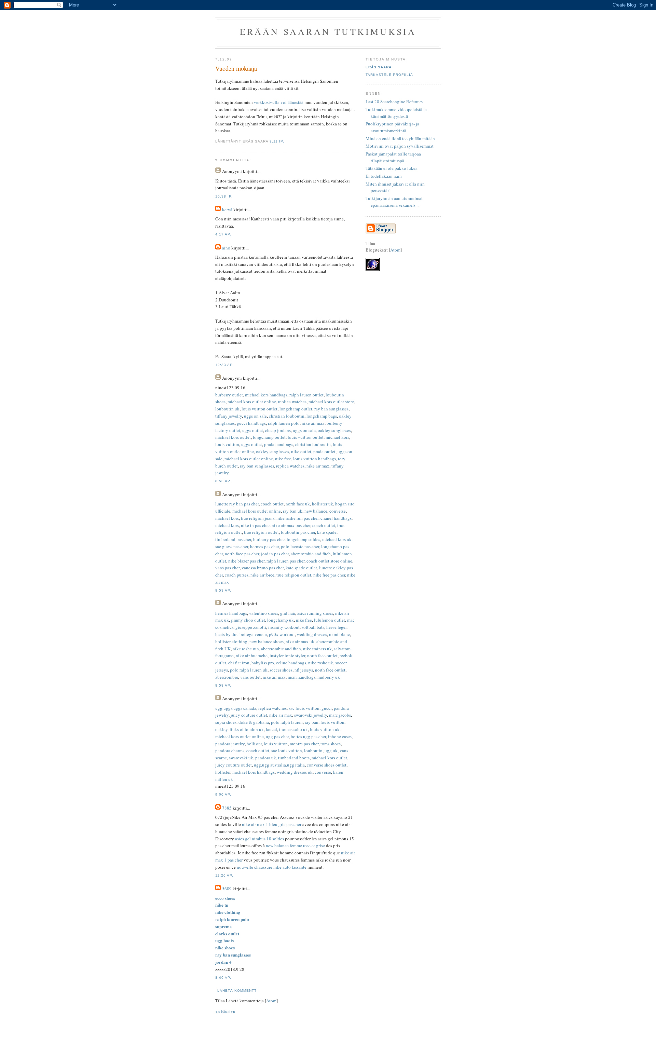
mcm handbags (301, 677)
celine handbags (291, 663)
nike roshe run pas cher (297, 518)
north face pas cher (242, 554)
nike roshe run (246, 649)
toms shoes (330, 744)
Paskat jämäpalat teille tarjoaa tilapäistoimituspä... (393, 157)
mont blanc (339, 634)
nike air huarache (252, 655)
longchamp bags (321, 416)
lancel (271, 729)
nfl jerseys (304, 670)
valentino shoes (263, 613)
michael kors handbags (266, 395)
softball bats (313, 627)
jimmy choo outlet (248, 620)
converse (337, 511)
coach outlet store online (329, 561)
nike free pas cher (329, 575)
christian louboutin (286, 416)
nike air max (313, 423)
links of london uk (247, 729)
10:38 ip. (224, 196)
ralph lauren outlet (306, 395)
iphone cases (340, 736)
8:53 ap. (223, 481)
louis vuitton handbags (314, 459)
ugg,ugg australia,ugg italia (279, 765)
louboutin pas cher (298, 532)
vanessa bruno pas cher (263, 568)
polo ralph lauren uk (249, 670)
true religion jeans (257, 518)
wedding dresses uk (295, 772)
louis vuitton (227, 444)
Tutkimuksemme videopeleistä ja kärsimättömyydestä (396, 112)
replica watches (292, 401)
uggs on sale (255, 416)
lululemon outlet (329, 620)
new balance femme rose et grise (295, 845)
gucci (327, 708)
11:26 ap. (224, 875)
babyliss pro (262, 663)
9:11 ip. (277, 141)
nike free (283, 459)
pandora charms (229, 750)
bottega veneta (253, 634)
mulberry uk (328, 677)
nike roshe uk (320, 663)
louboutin (313, 750)
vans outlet (250, 677)
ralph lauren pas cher (285, 561)
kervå (227, 209)
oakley (221, 729)
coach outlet (272, 504)
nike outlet (301, 451)
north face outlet (322, 655)
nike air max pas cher (291, 525)
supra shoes (225, 722)
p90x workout (282, 634)
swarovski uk (241, 758)
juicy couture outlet (249, 715)
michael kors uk (337, 539)
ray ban (311, 722)
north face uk (298, 504)
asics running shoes (315, 613)
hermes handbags (231, 613)
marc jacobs (340, 715)
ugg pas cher (277, 736)
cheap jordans (278, 430)
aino (226, 248)
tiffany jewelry (228, 416)
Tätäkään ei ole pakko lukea (392, 168)
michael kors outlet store (331, 401)
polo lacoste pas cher (300, 546)
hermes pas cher (264, 546)
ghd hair (287, 613)
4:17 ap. (223, 234)
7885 (227, 808)
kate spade (327, 532)
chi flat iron (238, 663)
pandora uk (265, 758)
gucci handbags (251, 423)
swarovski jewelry (310, 715)
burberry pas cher (269, 539)
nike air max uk (300, 641)
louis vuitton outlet (259, 409)
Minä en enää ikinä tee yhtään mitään (400, 138)
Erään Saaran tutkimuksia (328, 31)
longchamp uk (280, 620)
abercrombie (226, 677)
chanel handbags (336, 518)
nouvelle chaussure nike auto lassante (271, 867)
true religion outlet (261, 532)
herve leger (336, 627)
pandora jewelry (230, 744)
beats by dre (226, 634)
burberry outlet (229, 395)
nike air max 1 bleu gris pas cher (271, 824)
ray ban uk (292, 511)
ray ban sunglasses (331, 409)
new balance (315, 511)
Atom (271, 1001)
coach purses (236, 575)
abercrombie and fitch (311, 554)
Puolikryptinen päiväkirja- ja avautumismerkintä (392, 127)
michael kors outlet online (252, 401)
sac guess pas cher (231, 546)
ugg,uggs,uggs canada (235, 708)
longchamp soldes (303, 539)
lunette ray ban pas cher (237, 504)
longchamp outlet (295, 409)
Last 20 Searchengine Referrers (394, 101)
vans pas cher (227, 568)
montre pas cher (304, 744)
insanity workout (284, 627)
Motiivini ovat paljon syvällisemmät (400, 146)
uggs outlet (252, 430)
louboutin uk (227, 409)
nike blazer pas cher (246, 561)
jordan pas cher (275, 554)
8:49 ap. (223, 977)
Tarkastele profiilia (389, 75)
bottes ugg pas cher (308, 736)
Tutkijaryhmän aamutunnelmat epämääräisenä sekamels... (394, 201)
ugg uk (331, 750)
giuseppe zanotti (250, 627)
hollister (254, 744)
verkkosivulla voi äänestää (278, 102)
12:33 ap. (224, 365)
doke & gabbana (253, 722)
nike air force (262, 575)
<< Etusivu (225, 1011)
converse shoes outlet (326, 765)
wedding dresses (312, 634)
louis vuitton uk (325, 729)
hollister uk (322, 504)
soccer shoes (281, 670)
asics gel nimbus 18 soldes (259, 839)
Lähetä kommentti (237, 990)
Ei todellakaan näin (384, 176)
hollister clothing (231, 641)
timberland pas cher (233, 539)
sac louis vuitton (304, 708)
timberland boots (294, 758)
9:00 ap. (223, 794)
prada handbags (278, 444)
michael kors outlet (233, 437)
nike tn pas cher (255, 525)
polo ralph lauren (287, 722)
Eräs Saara (379, 67)
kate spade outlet (301, 568)
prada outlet (324, 451)
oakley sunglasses (334, 430)
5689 (227, 888)
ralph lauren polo (284, 423)
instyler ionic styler (287, 655)
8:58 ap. (223, 685)
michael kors (337, 437)
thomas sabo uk (293, 729)
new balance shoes (266, 641)
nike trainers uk (317, 649)
